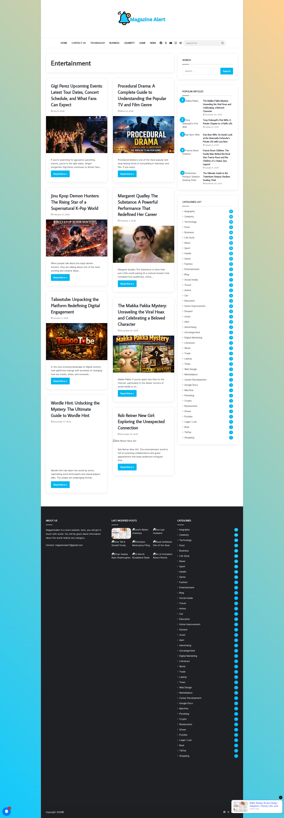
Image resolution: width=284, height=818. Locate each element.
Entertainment (191, 269)
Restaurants (190, 406)
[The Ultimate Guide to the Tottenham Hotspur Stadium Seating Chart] (191, 177)
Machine (188, 390)
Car (186, 295)
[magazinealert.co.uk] (142, 19)
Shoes (187, 411)
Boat (186, 427)
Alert (186, 321)
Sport (187, 248)
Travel (187, 285)
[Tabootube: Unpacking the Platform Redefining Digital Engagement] (76, 341)
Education (189, 300)
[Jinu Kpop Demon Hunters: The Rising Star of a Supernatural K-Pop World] (76, 238)
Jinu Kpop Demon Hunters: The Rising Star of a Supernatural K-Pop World (75, 202)
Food (186, 227)
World (187, 348)
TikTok (187, 432)
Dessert (188, 311)
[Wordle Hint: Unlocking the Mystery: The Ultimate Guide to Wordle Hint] (76, 445)
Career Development (195, 379)
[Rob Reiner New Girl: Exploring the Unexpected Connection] (143, 441)
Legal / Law (190, 421)
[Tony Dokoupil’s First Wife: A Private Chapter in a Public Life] (191, 124)
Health (187, 253)
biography (189, 211)
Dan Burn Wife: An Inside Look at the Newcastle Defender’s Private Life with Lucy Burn (217, 138)
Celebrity (129, 42)
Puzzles (188, 416)
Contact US (79, 42)
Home (64, 42)
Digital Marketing (193, 337)
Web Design (190, 369)
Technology (97, 42)
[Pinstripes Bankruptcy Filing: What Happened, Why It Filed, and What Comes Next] (142, 545)
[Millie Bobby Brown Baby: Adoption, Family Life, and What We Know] (121, 533)
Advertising (190, 327)
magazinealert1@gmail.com (69, 545)
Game (142, 42)
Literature (189, 343)
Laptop (188, 358)
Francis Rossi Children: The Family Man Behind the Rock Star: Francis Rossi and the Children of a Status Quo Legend (216, 157)
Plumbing (189, 395)
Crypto (188, 400)
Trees (187, 364)
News (153, 42)
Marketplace (191, 374)
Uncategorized (192, 332)
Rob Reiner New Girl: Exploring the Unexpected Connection (141, 421)
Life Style (189, 237)
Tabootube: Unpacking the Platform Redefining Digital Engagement (75, 305)
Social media (191, 279)
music (187, 316)
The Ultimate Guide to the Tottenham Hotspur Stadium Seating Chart (216, 177)
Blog (186, 274)
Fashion (188, 264)
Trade (187, 353)
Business (114, 42)
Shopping (189, 437)
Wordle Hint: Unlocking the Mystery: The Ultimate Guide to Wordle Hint (75, 409)
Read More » (60, 173)
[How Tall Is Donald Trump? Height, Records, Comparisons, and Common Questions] (121, 545)
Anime (187, 290)
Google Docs (191, 385)
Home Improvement (194, 306)
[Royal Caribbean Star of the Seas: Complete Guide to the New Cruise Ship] (162, 545)
